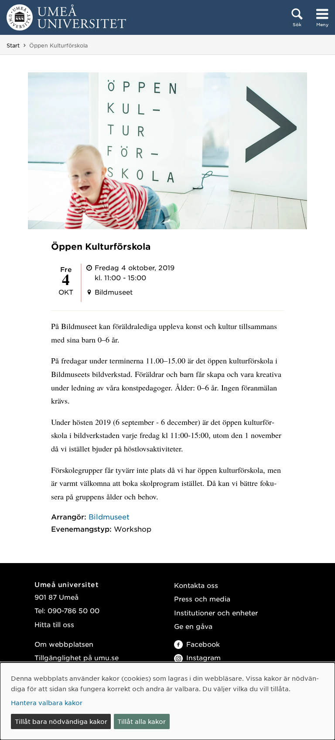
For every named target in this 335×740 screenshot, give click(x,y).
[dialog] (167, 701)
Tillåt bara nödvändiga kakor (61, 721)
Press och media (202, 598)
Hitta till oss (54, 624)
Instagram (203, 657)
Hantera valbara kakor (46, 702)
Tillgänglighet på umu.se (76, 657)
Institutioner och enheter (216, 612)
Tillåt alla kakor (141, 721)
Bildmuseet (109, 516)
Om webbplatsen (63, 644)
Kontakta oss (196, 585)
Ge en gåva (193, 626)
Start (13, 45)
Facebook (203, 644)
